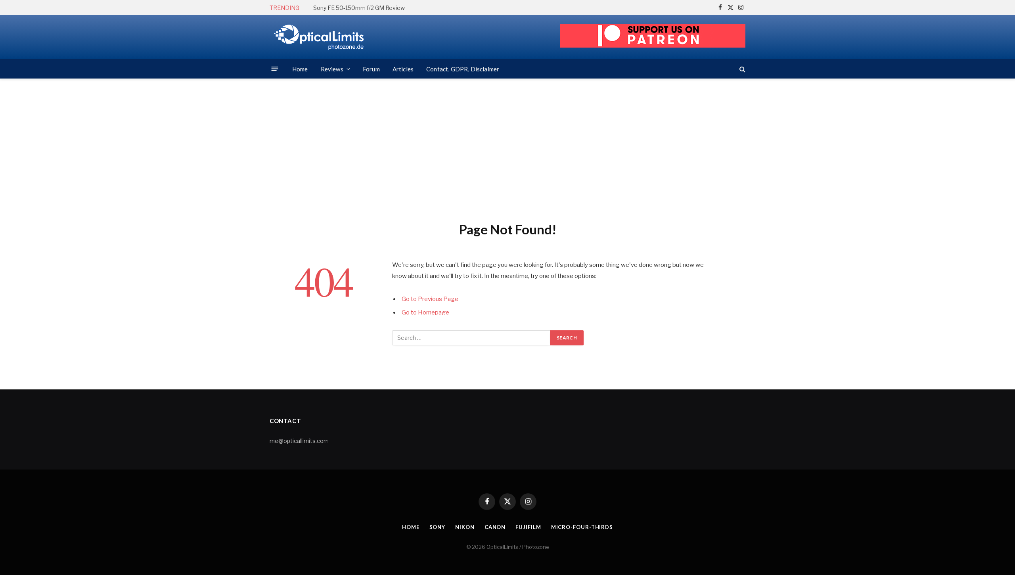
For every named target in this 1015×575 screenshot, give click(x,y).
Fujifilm (528, 527)
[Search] (741, 69)
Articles (403, 69)
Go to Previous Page (430, 299)
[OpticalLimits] (319, 37)
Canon (495, 527)
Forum (371, 69)
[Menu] (275, 69)
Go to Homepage (425, 312)
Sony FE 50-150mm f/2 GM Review (359, 7)
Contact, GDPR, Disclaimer (462, 69)
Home (300, 69)
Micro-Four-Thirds (582, 527)
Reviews (332, 69)
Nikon (465, 527)
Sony (437, 527)
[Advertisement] (507, 148)
